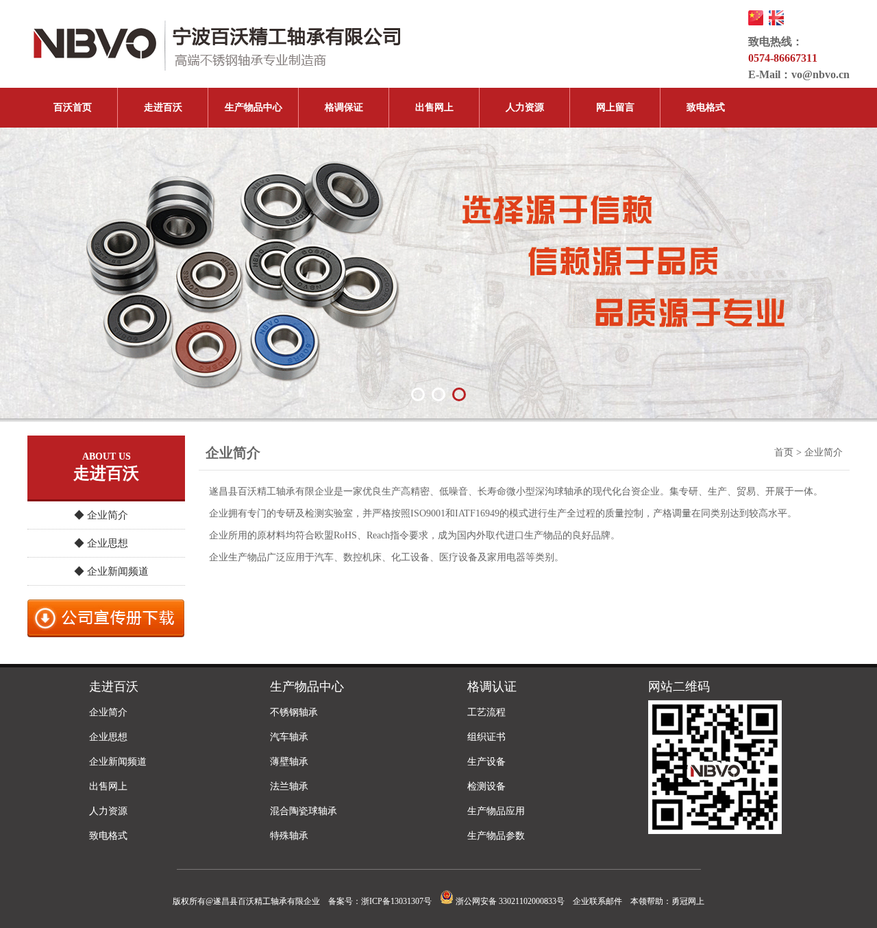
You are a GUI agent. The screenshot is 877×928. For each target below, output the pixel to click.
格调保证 (344, 107)
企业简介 (108, 712)
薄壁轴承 (289, 762)
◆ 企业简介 (101, 515)
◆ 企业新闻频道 (111, 571)
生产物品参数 (496, 836)
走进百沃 (163, 107)
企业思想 (108, 737)
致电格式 (706, 107)
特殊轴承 (289, 836)
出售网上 (434, 107)
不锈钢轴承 (294, 712)
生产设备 (486, 762)
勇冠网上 (687, 901)
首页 (783, 452)
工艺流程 (486, 712)
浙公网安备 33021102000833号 (509, 901)
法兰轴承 (289, 786)
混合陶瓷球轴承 (303, 811)
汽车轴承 (289, 737)
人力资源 (525, 107)
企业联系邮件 (597, 901)
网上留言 (615, 107)
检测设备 (486, 786)
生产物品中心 (253, 107)
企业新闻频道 (118, 762)
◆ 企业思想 (101, 543)
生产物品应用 (496, 811)
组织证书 (486, 737)
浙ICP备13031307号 (396, 901)
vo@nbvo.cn (820, 74)
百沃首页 (72, 107)
